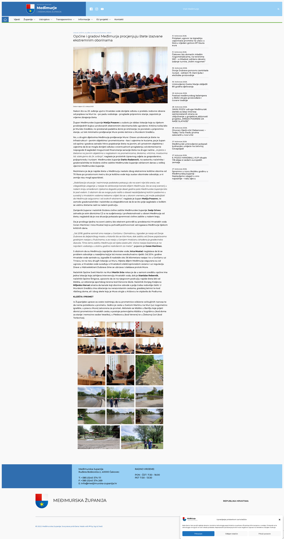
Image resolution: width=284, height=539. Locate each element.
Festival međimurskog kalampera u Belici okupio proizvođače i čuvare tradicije (189, 98)
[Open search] (278, 9)
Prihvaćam (198, 534)
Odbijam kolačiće (231, 534)
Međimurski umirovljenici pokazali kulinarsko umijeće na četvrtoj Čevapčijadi (189, 146)
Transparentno (64, 19)
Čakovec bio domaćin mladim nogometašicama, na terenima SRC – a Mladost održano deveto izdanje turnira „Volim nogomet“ (188, 58)
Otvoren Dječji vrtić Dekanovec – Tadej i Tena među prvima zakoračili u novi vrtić (189, 132)
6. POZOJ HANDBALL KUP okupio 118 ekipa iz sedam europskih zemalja (189, 160)
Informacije (84, 19)
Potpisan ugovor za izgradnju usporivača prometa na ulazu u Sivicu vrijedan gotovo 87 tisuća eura (188, 42)
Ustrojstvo (44, 19)
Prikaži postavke (265, 534)
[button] (279, 520)
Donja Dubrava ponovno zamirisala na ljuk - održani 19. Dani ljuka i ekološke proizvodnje (190, 72)
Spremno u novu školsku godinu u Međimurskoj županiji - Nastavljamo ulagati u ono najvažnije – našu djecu (190, 175)
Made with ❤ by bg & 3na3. (91, 526)
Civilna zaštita (78, 33)
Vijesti (17, 19)
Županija (28, 19)
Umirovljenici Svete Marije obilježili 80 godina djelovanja (189, 85)
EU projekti (102, 19)
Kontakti (118, 19)
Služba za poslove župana (95, 33)
